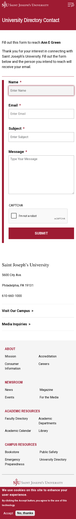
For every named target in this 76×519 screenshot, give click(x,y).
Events (9, 397)
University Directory (53, 459)
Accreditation (48, 356)
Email (14, 105)
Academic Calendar (18, 431)
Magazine (46, 390)
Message (17, 152)
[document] (38, 497)
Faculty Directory (16, 418)
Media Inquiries (15, 324)
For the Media (49, 397)
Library (43, 431)
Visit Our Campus (16, 311)
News (9, 390)
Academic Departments (47, 421)
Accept (8, 513)
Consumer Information (12, 366)
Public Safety (49, 452)
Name (14, 82)
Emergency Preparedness (14, 462)
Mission (10, 356)
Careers (44, 364)
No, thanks (25, 513)
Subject (15, 128)
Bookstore (12, 452)
